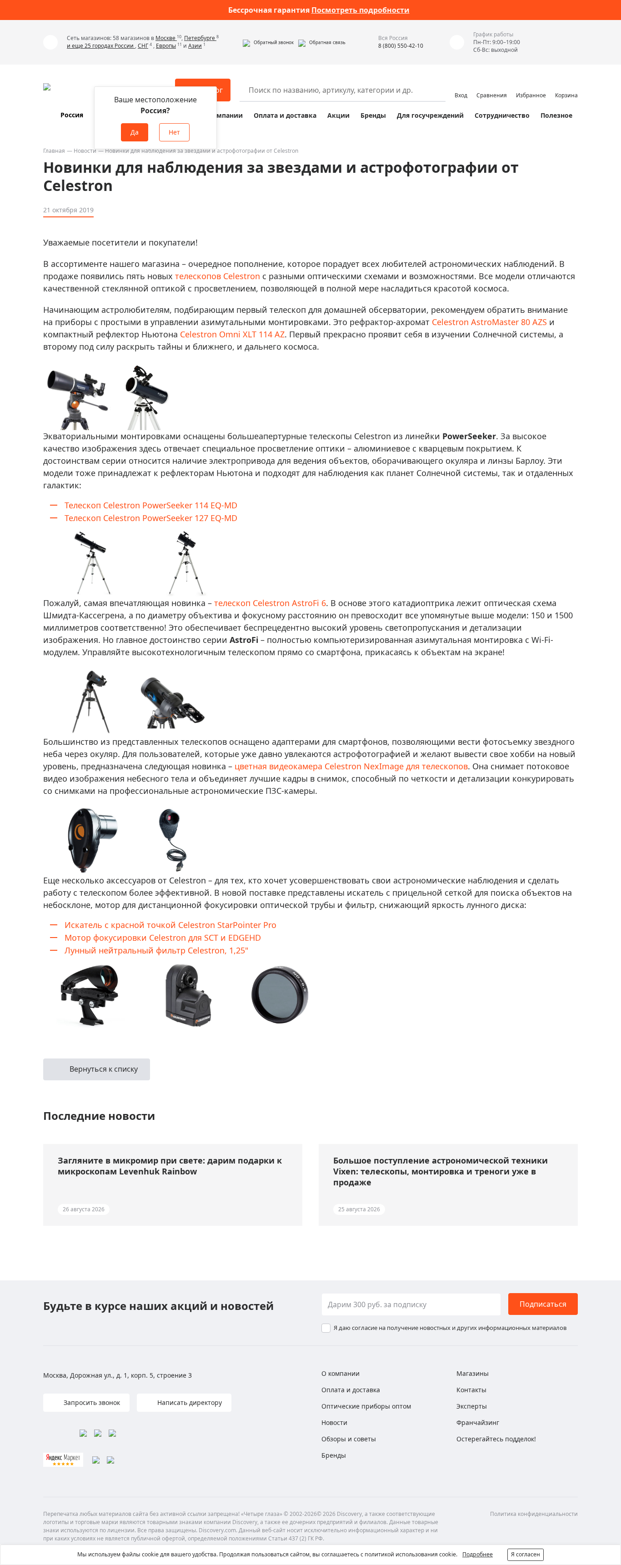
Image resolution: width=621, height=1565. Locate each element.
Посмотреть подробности (360, 10)
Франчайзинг (477, 1422)
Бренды (373, 115)
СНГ (143, 46)
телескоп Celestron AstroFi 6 (270, 602)
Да (134, 132)
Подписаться (543, 1304)
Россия (71, 114)
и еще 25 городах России (101, 46)
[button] (268, 42)
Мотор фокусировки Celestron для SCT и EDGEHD (163, 937)
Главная (54, 151)
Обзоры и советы (348, 1439)
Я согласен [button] (525, 1554)
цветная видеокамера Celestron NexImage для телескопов (351, 766)
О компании (222, 115)
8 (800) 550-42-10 (400, 46)
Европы (166, 46)
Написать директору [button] (188, 1402)
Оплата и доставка (285, 115)
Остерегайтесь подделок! (496, 1439)
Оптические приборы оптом (366, 1406)
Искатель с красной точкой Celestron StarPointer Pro (170, 924)
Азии (195, 46)
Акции (338, 115)
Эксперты (471, 1406)
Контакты (471, 1389)
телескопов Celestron (217, 276)
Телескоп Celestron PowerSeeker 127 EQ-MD (151, 517)
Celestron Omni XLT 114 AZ (232, 334)
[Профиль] (461, 85)
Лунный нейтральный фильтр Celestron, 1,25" (156, 950)
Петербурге (200, 38)
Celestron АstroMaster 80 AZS (489, 321)
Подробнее (477, 1554)
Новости (85, 151)
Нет (174, 132)
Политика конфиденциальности (534, 1514)
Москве (166, 38)
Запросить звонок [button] (91, 1402)
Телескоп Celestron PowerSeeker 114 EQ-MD (151, 505)
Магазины (472, 1373)
